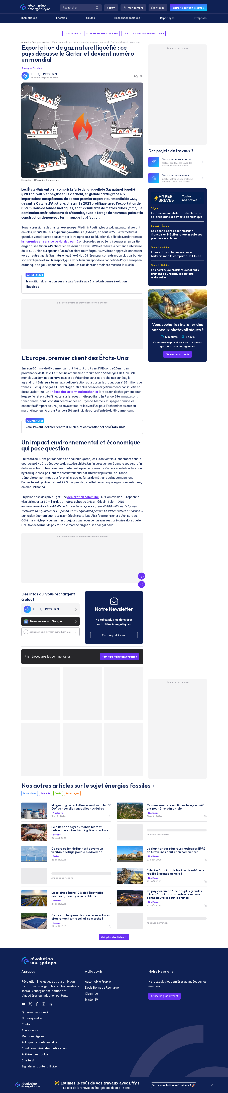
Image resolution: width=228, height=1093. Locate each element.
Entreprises (199, 18)
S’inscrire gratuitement (164, 996)
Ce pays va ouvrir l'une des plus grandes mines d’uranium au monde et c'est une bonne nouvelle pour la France (174, 894)
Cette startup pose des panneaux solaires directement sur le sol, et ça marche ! (80, 917)
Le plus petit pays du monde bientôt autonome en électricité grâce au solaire (79, 828)
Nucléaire (58, 812)
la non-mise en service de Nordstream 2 (49, 241)
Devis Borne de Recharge (102, 987)
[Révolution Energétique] (35, 7)
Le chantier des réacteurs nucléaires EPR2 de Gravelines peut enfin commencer (176, 850)
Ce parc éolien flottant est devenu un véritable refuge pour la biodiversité (77, 850)
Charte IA (28, 1060)
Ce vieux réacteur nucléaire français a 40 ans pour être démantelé (175, 807)
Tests (58, 793)
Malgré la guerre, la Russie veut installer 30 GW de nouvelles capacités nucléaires (81, 807)
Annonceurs (30, 1030)
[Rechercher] (97, 7)
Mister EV (91, 999)
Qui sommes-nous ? (35, 1012)
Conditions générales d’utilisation (44, 1048)
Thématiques (29, 18)
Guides (90, 18)
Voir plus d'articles (113, 937)
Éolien (56, 856)
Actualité (46, 793)
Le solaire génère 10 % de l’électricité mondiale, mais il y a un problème (77, 894)
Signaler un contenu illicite (39, 1066)
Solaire (57, 834)
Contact (27, 1024)
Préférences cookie (35, 1054)
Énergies (61, 18)
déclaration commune (83, 497)
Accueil (25, 42)
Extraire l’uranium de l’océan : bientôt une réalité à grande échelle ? (175, 872)
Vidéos (160, 7)
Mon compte (135, 7)
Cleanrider (92, 993)
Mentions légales (33, 1036)
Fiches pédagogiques (127, 18)
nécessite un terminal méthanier (75, 392)
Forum (111, 7)
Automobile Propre (98, 981)
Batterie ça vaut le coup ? (188, 7)
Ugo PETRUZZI (47, 74)
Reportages (167, 18)
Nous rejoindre (32, 1018)
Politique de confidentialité (39, 1042)
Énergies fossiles (41, 42)
